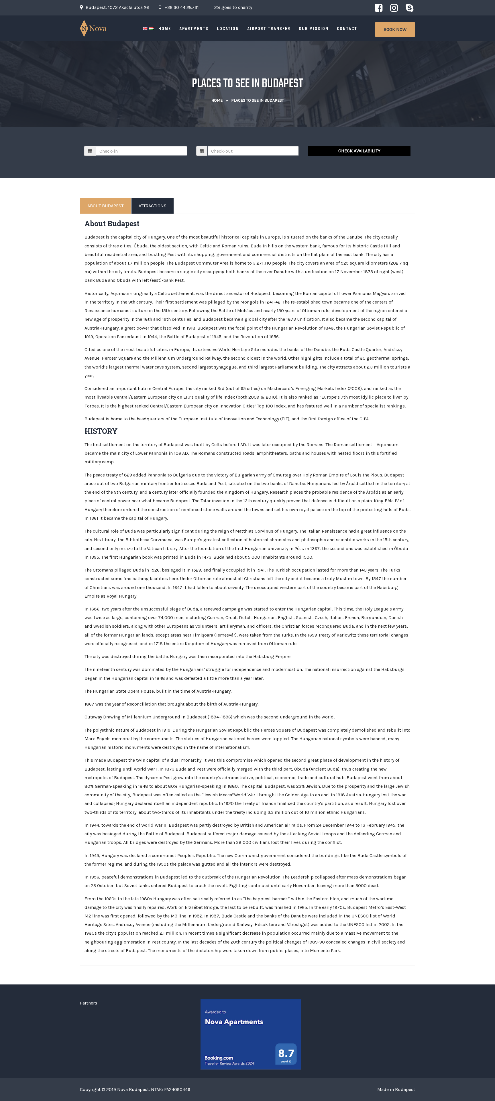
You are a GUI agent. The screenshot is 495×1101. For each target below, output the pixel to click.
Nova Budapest (133, 1089)
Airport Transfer (268, 28)
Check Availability (359, 150)
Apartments (194, 28)
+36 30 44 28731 (181, 7)
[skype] (409, 7)
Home (164, 28)
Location (228, 28)
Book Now (395, 29)
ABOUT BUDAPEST (105, 205)
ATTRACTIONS (152, 205)
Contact (347, 28)
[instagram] (393, 7)
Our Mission (314, 28)
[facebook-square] (378, 7)
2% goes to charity (233, 7)
